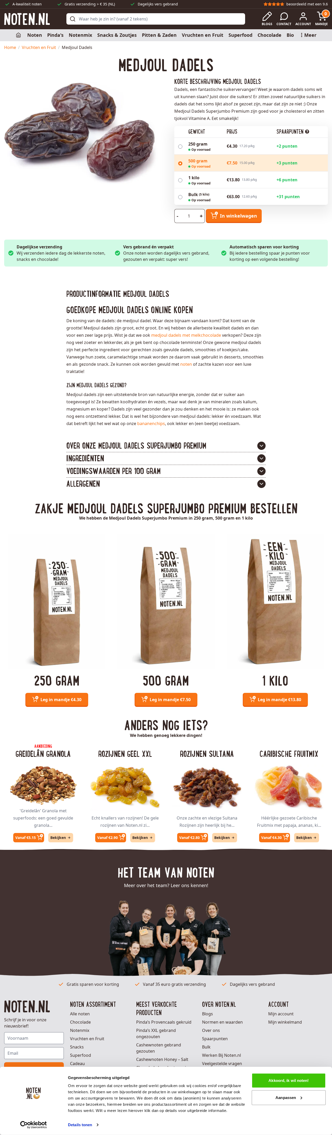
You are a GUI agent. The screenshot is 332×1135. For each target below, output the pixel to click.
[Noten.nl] (27, 19)
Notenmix (80, 35)
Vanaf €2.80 (189, 837)
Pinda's (55, 35)
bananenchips (151, 423)
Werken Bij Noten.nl (221, 1055)
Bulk (206, 1047)
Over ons (211, 1030)
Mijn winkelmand (285, 1022)
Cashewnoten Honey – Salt (162, 1059)
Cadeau (77, 1063)
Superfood (240, 35)
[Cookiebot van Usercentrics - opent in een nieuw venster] (33, 1125)
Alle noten (80, 1014)
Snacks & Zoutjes (117, 35)
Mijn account (281, 1014)
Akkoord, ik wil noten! (288, 1080)
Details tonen (80, 1125)
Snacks (77, 1047)
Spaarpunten (215, 1038)
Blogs (207, 1014)
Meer (310, 35)
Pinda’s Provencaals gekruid (163, 1022)
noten (186, 364)
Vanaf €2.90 (107, 837)
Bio (290, 35)
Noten (34, 35)
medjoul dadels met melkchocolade (186, 335)
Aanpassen (285, 1097)
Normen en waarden (222, 1022)
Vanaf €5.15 (25, 837)
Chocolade (269, 35)
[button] (166, 446)
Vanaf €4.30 (271, 837)
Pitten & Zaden (159, 35)
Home (10, 47)
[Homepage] (19, 35)
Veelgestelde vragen (222, 1063)
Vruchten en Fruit (202, 35)
